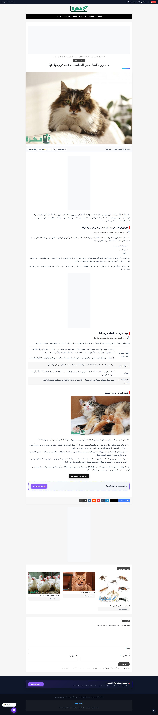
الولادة (85, 237)
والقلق (57, 365)
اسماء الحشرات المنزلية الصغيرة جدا (120, 606)
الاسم (128, 648)
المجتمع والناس (94, 56)
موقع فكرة (93, 697)
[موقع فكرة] (79, 9)
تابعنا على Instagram (79, 476)
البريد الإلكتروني (125, 656)
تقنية (75, 16)
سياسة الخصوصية (78, 707)
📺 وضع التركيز (32, 149)
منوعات (67, 16)
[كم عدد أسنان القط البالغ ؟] (79, 581)
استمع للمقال (62, 149)
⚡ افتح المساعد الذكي (36, 684)
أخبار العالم (93, 16)
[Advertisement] (79, 40)
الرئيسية (100, 16)
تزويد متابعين (95, 707)
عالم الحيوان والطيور (84, 56)
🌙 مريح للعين (42, 149)
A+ (54, 149)
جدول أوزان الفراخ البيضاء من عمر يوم (50, 595)
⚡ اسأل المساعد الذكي (39, 486)
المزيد (59, 16)
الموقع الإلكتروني (72, 656)
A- (49, 149)
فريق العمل (68, 707)
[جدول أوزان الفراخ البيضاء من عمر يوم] (44, 583)
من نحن (61, 707)
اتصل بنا (88, 707)
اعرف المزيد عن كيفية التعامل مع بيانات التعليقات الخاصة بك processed (79, 668)
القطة (101, 237)
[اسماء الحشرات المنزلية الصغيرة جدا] (114, 588)
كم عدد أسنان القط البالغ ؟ (88, 592)
